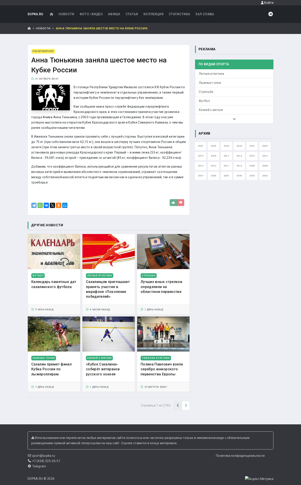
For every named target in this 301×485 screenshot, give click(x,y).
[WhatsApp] (40, 205)
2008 (265, 166)
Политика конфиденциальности (240, 455)
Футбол (204, 101)
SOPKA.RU (35, 14)
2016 (239, 156)
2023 (226, 146)
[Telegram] (34, 205)
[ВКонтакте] (46, 205)
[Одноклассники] (58, 205)
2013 (200, 166)
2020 (265, 146)
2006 (213, 175)
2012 (213, 166)
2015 (252, 156)
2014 (265, 156)
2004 (239, 175)
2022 (239, 146)
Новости (66, 14)
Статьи (132, 14)
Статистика (179, 14)
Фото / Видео (91, 14)
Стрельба (206, 92)
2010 (239, 166)
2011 (226, 166)
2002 (265, 175)
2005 (226, 175)
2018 (213, 156)
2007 (200, 175)
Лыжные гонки (210, 82)
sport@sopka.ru (43, 455)
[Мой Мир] (64, 205)
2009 (252, 166)
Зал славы (204, 14)
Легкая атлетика (211, 73)
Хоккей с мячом (211, 110)
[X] (52, 205)
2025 (200, 146)
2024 (213, 146)
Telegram (39, 466)
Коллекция (153, 14)
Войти (268, 2)
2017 (226, 156)
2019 (200, 156)
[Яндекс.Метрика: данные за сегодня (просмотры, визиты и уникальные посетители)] (259, 478)
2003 (252, 175)
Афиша (114, 14)
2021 (252, 146)
